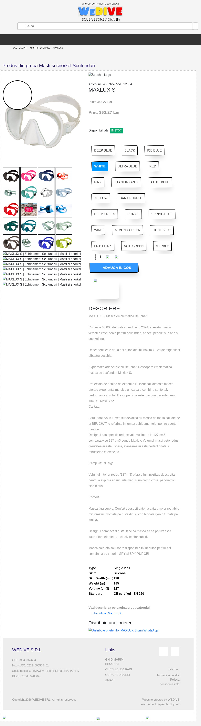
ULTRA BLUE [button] (127, 166)
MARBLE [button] (162, 246)
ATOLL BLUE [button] (160, 182)
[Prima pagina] (6, 48)
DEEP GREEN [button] (104, 214)
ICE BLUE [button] (154, 150)
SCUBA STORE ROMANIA (100, 12)
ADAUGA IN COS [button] (115, 268)
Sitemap (174, 669)
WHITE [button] (100, 166)
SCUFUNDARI (20, 48)
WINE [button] (98, 230)
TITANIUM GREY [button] (126, 182)
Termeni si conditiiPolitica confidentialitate (168, 680)
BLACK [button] (129, 150)
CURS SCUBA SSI (117, 674)
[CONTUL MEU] (9, 39)
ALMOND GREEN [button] (127, 230)
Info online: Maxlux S (106, 613)
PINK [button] (98, 182)
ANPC (109, 680)
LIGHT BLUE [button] (162, 230)
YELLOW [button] (100, 198)
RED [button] (152, 166)
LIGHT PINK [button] (103, 246)
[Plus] (111, 257)
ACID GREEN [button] (134, 246)
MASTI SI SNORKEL (40, 48)
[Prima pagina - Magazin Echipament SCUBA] (3, 39)
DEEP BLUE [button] (103, 150)
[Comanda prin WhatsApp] (105, 287)
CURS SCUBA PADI (118, 669)
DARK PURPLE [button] (131, 198)
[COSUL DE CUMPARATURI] (15, 39)
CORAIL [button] (133, 214)
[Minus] (91, 257)
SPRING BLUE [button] (162, 214)
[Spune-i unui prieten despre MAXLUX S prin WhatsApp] (123, 630)
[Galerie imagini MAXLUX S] (11, 175)
